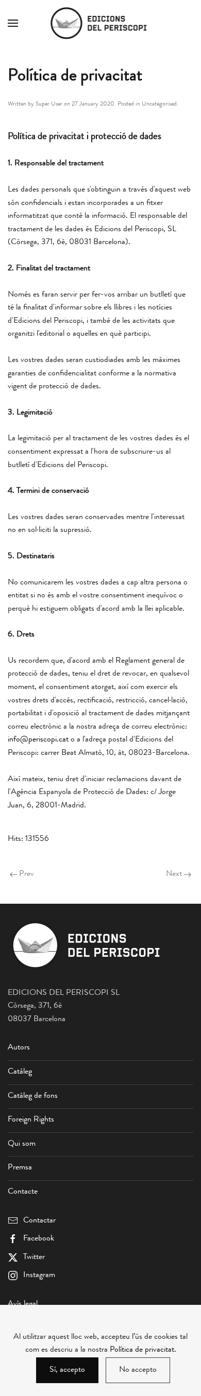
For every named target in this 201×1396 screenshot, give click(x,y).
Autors (19, 1048)
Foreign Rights (31, 1120)
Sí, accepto (67, 1370)
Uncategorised (159, 104)
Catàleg (20, 1072)
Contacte (23, 1192)
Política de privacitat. (143, 1350)
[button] (13, 23)
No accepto (138, 1370)
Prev (26, 874)
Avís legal (23, 1304)
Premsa (20, 1168)
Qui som (22, 1144)
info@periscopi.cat (38, 740)
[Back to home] (100, 23)
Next (174, 874)
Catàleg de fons (33, 1096)
